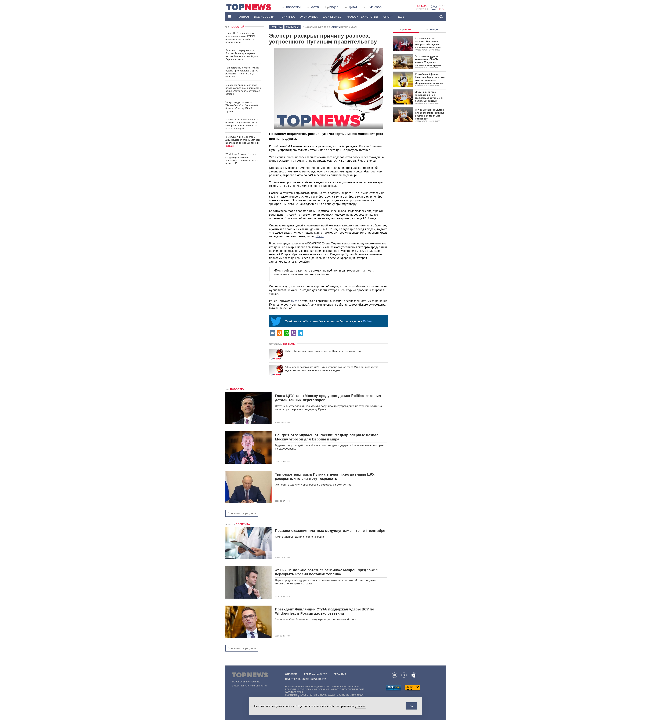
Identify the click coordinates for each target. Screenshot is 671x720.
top (291, 7)
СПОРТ (388, 16)
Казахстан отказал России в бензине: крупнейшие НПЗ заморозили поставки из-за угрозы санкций (241, 124)
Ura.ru (320, 236)
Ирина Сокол (348, 26)
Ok (411, 706)
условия (360, 706)
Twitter (367, 321)
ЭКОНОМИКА (309, 16)
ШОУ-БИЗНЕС (332, 16)
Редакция (340, 674)
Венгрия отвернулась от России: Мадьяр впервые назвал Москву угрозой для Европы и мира (241, 54)
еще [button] (401, 16)
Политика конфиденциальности (305, 679)
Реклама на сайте (315, 674)
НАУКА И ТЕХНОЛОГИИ (362, 16)
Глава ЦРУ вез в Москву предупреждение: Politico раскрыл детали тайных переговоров (240, 37)
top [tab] (406, 29)
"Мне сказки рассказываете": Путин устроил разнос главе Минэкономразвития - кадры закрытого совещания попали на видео (332, 368)
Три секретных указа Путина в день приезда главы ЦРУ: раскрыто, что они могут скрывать (242, 72)
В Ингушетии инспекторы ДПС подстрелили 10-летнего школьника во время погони (243, 141)
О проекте (291, 674)
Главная (242, 16)
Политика (287, 16)
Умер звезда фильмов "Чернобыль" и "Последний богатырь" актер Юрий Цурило (241, 106)
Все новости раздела (242, 513)
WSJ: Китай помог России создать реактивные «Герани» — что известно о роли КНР (241, 158)
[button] (229, 16)
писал (295, 301)
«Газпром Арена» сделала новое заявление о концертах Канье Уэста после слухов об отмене (243, 89)
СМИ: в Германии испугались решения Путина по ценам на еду (323, 351)
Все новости (264, 16)
